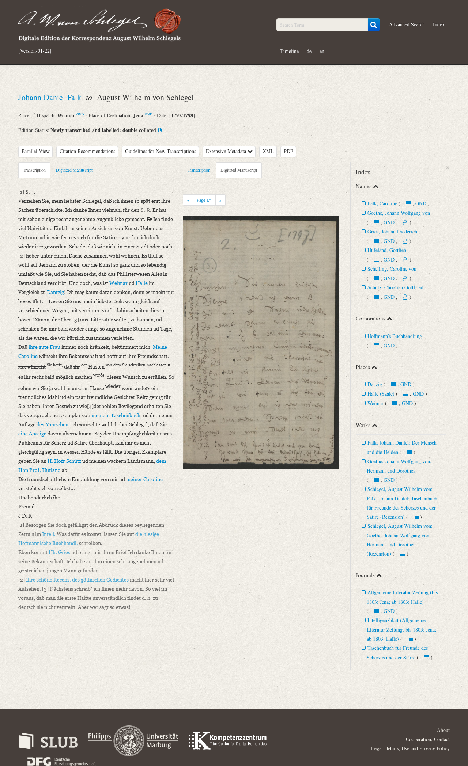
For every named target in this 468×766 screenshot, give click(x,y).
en (322, 50)
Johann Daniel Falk (50, 97)
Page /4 (204, 200)
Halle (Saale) (381, 393)
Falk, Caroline (382, 203)
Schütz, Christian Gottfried (395, 287)
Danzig (374, 384)
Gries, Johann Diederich (392, 231)
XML (268, 151)
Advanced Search (407, 24)
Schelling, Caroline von (391, 268)
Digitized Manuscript (74, 170)
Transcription (34, 170)
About (443, 730)
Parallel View (36, 151)
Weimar (375, 403)
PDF (288, 151)
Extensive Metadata (227, 151)
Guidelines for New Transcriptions (160, 151)
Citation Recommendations (87, 151)
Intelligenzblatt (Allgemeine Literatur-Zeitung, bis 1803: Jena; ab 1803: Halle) (401, 629)
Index (439, 24)
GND (80, 114)
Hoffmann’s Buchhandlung (394, 335)
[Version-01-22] (35, 50)
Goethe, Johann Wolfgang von (398, 212)
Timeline (289, 50)
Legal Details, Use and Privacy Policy (410, 748)
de (309, 50)
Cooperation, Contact (428, 739)
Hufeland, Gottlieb (386, 250)
